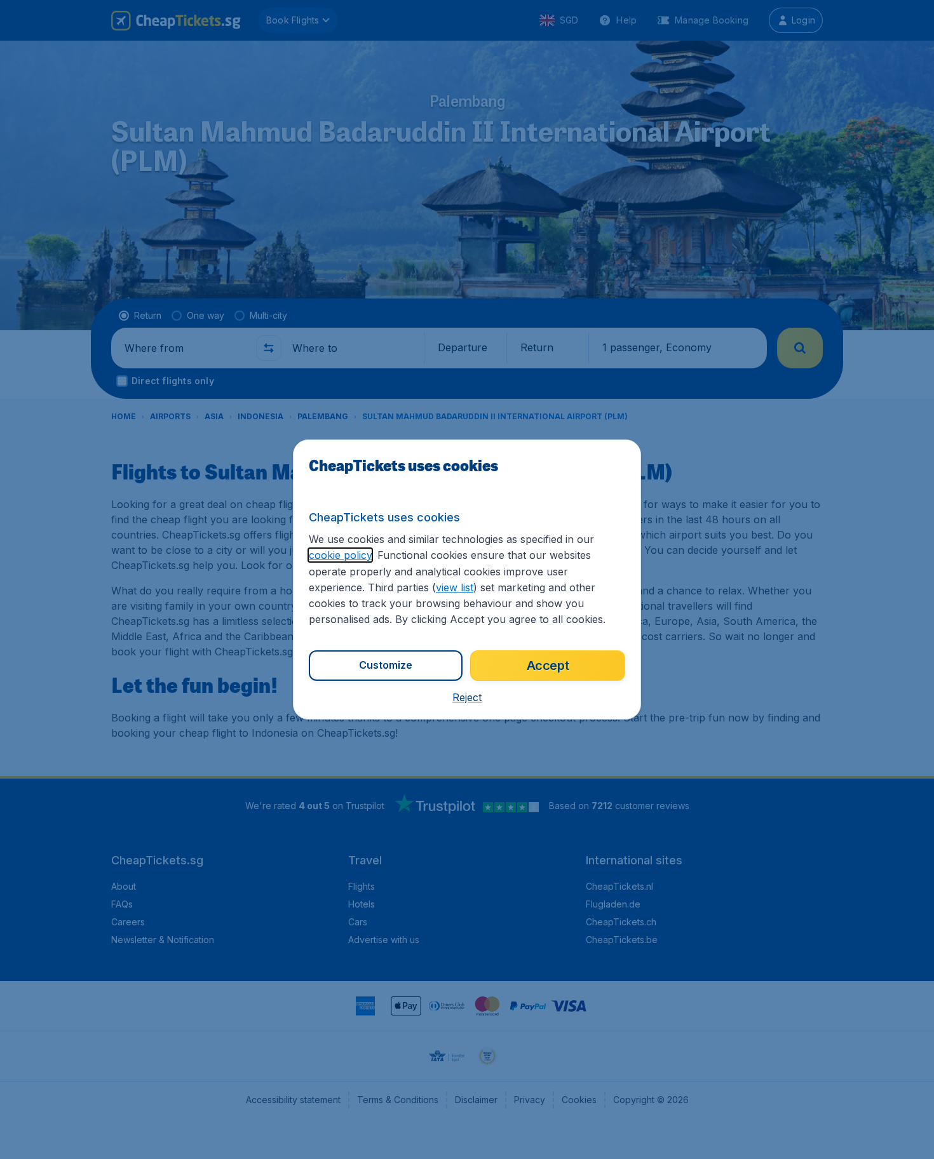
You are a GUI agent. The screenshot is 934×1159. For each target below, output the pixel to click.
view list (454, 587)
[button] (467, 697)
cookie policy (340, 555)
